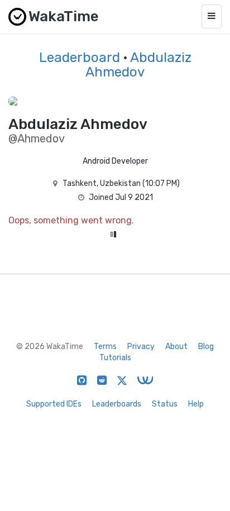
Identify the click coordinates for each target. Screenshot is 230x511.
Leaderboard (79, 57)
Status (165, 404)
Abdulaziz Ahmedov (138, 65)
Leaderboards (116, 404)
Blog (206, 346)
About (176, 346)
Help (196, 404)
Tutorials (115, 357)
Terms (105, 346)
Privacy (141, 346)
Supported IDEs (54, 404)
